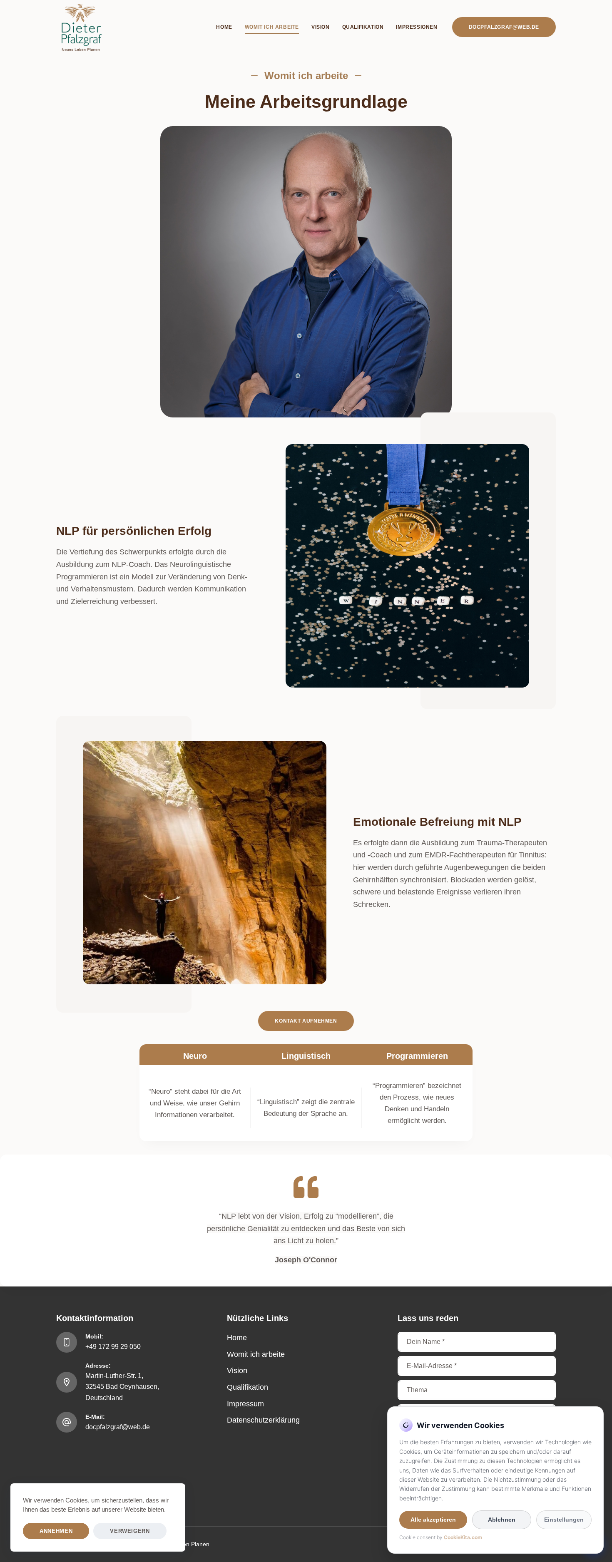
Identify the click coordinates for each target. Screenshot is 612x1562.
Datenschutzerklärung (263, 1420)
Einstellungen (564, 1519)
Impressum (245, 1404)
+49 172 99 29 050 (113, 1346)
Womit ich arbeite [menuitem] (272, 27)
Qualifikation (247, 1387)
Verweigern (130, 1531)
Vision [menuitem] (320, 27)
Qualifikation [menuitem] (363, 27)
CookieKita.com (463, 1537)
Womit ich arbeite (256, 1354)
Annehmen (56, 1531)
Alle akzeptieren (433, 1519)
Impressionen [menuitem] (416, 27)
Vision (237, 1370)
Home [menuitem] (224, 27)
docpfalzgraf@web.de (504, 27)
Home (237, 1338)
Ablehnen (501, 1519)
